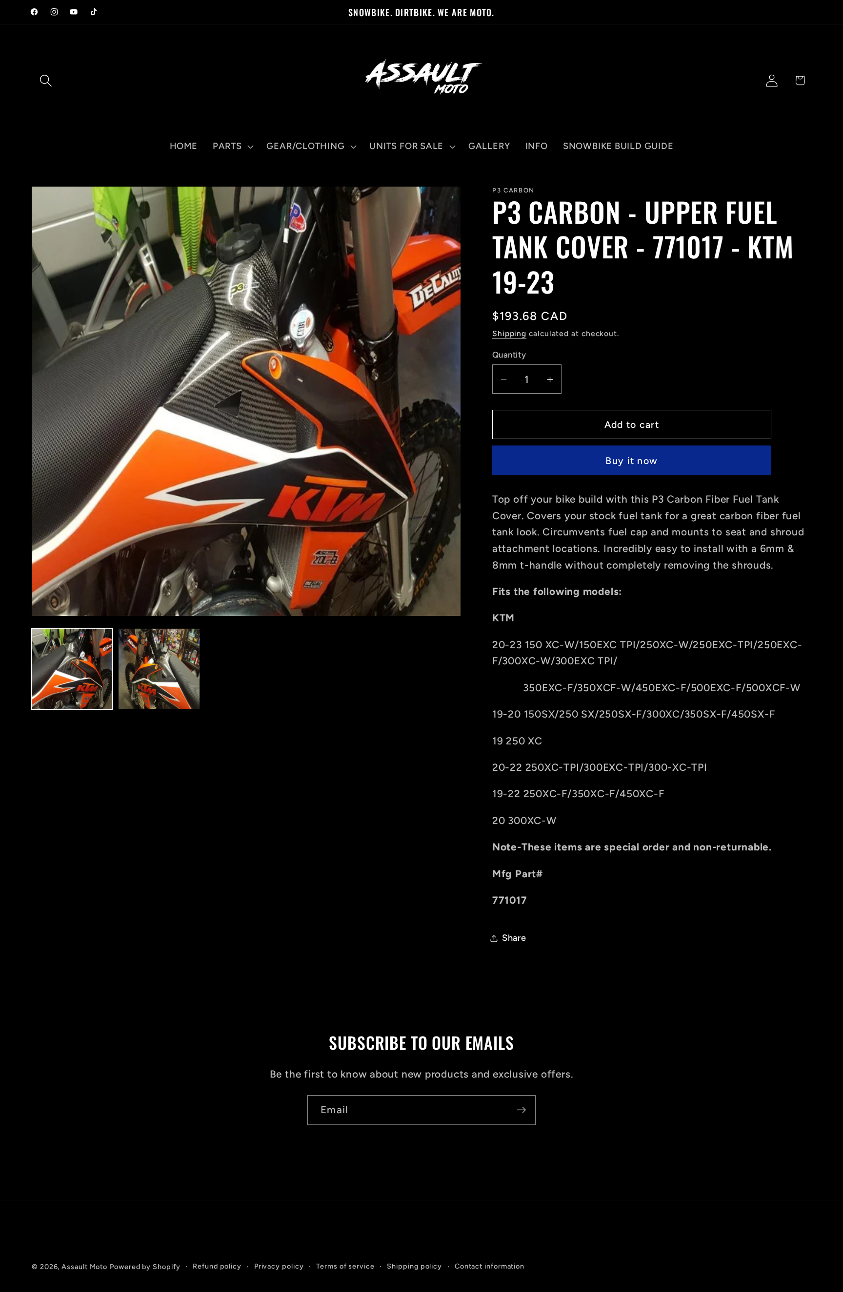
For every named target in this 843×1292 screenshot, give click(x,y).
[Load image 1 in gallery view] (72, 669)
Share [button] (514, 937)
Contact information (489, 1266)
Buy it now (631, 460)
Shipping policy (414, 1266)
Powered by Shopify (145, 1266)
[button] (46, 80)
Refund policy (217, 1266)
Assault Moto (84, 1266)
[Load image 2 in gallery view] (159, 669)
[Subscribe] (521, 1110)
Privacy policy (279, 1266)
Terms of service (345, 1266)
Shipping (509, 334)
